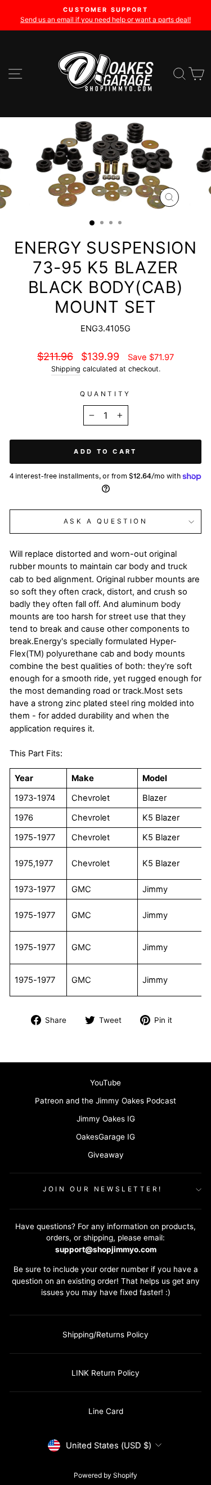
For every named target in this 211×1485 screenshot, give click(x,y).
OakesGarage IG (105, 1136)
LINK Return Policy (105, 1372)
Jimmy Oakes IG (106, 1118)
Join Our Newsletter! (103, 1189)
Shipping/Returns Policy (105, 1334)
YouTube (105, 1082)
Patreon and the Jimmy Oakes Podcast (105, 1100)
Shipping (65, 369)
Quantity (105, 394)
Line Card (105, 1411)
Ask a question (105, 521)
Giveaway (106, 1154)
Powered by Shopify (105, 1475)
